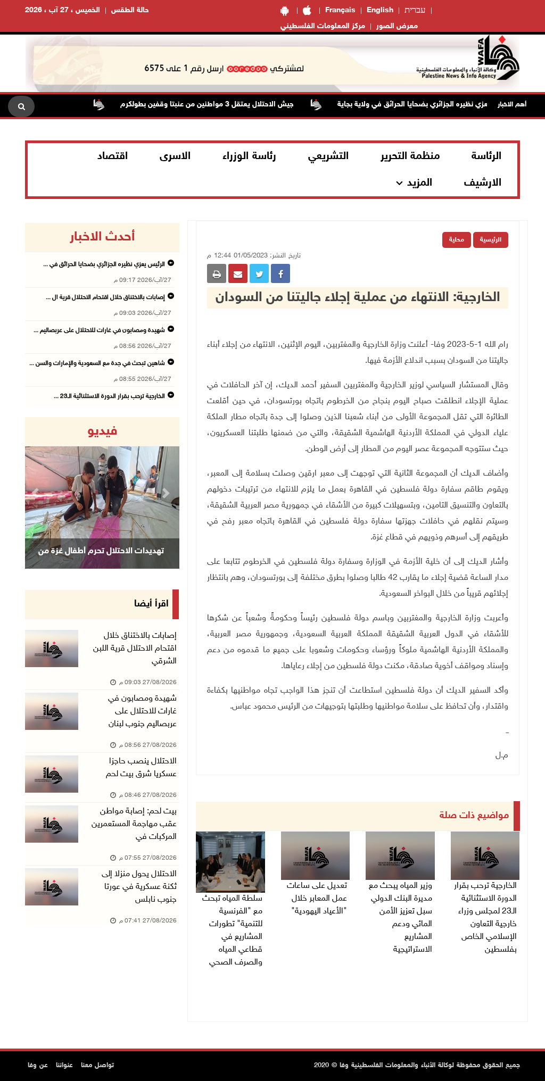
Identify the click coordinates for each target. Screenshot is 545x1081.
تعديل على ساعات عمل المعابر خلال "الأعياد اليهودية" (317, 899)
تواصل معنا (97, 1065)
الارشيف (482, 183)
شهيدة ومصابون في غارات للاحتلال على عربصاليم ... (99, 330)
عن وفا (38, 1065)
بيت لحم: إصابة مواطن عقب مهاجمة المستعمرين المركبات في (134, 824)
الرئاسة (486, 156)
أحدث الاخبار (102, 237)
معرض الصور (397, 26)
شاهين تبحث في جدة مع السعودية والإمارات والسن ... (97, 363)
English (380, 10)
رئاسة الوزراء (249, 156)
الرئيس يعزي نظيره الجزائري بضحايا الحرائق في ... (104, 264)
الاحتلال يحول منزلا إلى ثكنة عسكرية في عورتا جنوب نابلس (139, 887)
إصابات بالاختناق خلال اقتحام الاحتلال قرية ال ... (105, 297)
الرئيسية (490, 240)
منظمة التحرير (410, 156)
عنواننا (64, 1065)
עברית (415, 10)
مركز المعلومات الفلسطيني (322, 26)
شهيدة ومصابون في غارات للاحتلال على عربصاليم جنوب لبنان (142, 711)
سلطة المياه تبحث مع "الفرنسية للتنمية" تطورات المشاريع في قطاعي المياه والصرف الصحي (232, 931)
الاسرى (175, 156)
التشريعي (328, 156)
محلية (456, 240)
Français (340, 10)
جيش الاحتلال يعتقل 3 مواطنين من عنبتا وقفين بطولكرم (227, 104)
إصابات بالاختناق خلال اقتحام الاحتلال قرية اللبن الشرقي (135, 649)
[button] (36, 493)
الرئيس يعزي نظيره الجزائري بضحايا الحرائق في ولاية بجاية (446, 104)
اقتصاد (112, 156)
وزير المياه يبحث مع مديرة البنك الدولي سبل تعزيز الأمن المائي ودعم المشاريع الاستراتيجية (400, 918)
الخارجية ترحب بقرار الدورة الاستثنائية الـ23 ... (109, 396)
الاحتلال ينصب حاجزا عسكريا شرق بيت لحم (141, 767)
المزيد (419, 183)
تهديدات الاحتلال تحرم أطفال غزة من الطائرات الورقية (101, 564)
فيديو (102, 431)
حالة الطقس (130, 10)
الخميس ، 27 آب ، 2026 (62, 10)
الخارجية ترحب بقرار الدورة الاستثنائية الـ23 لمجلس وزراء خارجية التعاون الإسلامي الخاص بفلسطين (485, 918)
